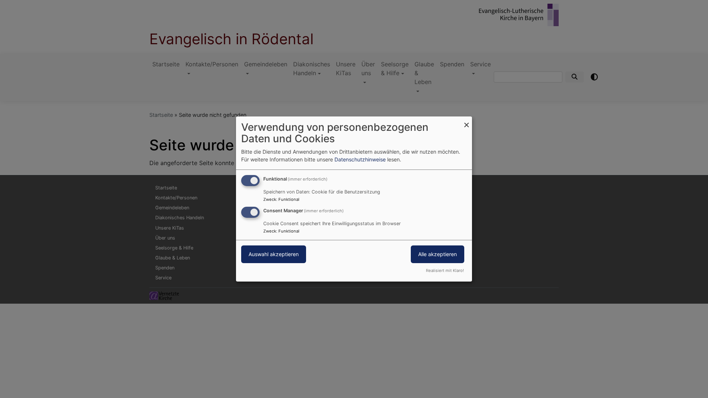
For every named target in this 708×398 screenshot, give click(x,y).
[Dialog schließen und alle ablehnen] (466, 121)
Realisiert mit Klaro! (445, 270)
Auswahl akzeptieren (274, 254)
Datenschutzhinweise (360, 159)
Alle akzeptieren (437, 254)
